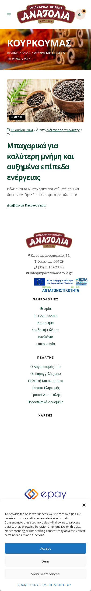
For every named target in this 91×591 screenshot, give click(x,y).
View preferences (45, 574)
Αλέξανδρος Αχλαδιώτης (63, 130)
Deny (45, 561)
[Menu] (12, 14)
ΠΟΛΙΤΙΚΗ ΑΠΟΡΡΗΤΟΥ (56, 585)
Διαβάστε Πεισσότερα (26, 205)
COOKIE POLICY (28, 585)
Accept (45, 548)
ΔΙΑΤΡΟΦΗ (17, 117)
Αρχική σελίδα (19, 52)
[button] (84, 505)
